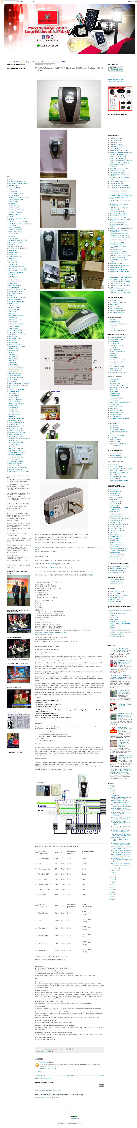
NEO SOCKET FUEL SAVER (16, 210)
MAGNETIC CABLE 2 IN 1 (16, 457)
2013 (111, 887)
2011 (111, 892)
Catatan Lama (100, 1075)
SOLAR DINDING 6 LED (116, 267)
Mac (113, 884)
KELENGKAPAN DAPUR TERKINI (18, 269)
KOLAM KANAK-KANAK (15, 281)
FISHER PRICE (13, 305)
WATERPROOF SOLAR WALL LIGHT (120, 265)
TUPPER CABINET (14, 260)
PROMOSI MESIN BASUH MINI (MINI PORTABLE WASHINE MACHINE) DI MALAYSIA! (125, 716)
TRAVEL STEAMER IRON (16, 232)
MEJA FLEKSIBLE (13, 238)
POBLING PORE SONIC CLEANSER (120, 630)
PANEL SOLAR (114, 275)
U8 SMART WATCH (14, 465)
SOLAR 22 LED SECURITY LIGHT (119, 236)
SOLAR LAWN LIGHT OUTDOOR (119, 251)
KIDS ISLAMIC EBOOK (15, 414)
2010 (111, 894)
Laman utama (70, 1075)
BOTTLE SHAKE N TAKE (15, 212)
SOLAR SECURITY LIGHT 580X (118, 279)
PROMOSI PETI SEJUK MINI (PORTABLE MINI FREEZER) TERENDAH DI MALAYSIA (124, 663)
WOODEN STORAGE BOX (16, 291)
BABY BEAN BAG (13, 277)
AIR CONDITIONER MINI (15, 246)
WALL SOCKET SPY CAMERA (118, 470)
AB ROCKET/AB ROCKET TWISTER (18, 197)
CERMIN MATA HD (115, 300)
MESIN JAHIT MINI (14, 202)
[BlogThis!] (67, 1049)
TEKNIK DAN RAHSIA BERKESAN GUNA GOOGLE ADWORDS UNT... (121, 834)
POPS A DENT (12, 340)
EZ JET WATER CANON (15, 293)
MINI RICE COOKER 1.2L (117, 593)
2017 (111, 786)
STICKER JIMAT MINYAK (116, 582)
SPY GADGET (12, 204)
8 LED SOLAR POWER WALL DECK (120, 185)
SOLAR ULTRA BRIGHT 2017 (118, 223)
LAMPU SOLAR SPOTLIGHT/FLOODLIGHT (117, 288)
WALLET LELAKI (13, 379)
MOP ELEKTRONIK (14, 287)
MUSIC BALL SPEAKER (15, 330)
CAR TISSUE (12, 363)
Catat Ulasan (41, 1072)
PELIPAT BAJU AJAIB (14, 299)
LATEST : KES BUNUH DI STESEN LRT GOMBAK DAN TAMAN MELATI (120, 649)
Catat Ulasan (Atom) (46, 1078)
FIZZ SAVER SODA (14, 195)
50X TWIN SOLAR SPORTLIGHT (119, 154)
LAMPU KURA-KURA (14, 208)
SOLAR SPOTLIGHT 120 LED (118, 213)
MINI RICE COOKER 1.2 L (16, 230)
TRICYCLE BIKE (13, 406)
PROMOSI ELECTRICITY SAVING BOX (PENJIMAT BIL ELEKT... (120, 831)
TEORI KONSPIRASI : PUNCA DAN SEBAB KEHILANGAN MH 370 (124, 692)
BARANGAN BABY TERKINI (16, 273)
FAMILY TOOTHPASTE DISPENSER (18, 385)
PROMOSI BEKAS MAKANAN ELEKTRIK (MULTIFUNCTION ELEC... (120, 839)
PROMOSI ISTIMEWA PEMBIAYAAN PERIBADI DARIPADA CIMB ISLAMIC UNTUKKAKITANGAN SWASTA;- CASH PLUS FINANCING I (120, 678)
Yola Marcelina (44, 1062)
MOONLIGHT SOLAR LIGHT (117, 170)
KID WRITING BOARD (15, 412)
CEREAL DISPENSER (15, 228)
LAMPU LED (12, 216)
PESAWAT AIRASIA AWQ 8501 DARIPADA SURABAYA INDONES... (121, 809)
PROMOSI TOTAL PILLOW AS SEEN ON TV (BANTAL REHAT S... (121, 847)
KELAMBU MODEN (14, 252)
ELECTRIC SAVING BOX (116, 584)
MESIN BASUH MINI (14, 187)
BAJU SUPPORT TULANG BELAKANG (19, 438)
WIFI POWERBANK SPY (15, 434)
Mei (113, 879)
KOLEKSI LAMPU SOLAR (16, 428)
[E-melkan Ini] (65, 1049)
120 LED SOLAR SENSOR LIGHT (119, 234)
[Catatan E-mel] (61, 1049)
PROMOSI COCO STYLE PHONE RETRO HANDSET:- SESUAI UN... (121, 864)
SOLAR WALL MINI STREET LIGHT (119, 168)
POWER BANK (13, 250)
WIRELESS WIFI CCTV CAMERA (18, 467)
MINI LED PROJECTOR (15, 256)
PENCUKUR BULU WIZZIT (16, 344)
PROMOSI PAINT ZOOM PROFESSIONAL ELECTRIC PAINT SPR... (121, 860)
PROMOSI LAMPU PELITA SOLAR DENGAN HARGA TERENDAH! (125, 757)
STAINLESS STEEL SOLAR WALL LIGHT (121, 195)
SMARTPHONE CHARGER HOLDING (19, 383)
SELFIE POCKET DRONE (16, 455)
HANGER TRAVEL (14, 191)
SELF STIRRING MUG (15, 373)
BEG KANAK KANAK (14, 307)
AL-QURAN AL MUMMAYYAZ (16, 426)
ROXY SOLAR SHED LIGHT (117, 172)
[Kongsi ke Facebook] (70, 1049)
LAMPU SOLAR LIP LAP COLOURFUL (120, 277)
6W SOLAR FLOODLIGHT (117, 183)
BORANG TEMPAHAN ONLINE (17, 181)
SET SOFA (11, 258)
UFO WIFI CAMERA (115, 474)
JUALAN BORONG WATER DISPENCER (20, 223)
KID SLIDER (113, 356)
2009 (111, 897)
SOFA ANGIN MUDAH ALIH (16, 442)
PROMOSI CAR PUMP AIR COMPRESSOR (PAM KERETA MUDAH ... (120, 823)
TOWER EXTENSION (14, 391)
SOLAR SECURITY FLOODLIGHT (119, 150)
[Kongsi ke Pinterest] (72, 1049)
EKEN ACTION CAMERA (15, 463)
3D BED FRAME (13, 279)
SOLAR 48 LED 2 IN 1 (116, 263)
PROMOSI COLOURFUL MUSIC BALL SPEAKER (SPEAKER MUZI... (121, 818)
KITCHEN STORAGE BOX (117, 557)
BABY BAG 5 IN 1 (13, 397)
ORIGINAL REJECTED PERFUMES (18, 221)
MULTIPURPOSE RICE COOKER (18, 248)
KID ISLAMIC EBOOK (115, 455)
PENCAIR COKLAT (14, 359)
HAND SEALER (13, 318)
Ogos (113, 872)
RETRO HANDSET (14, 309)
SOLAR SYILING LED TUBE (117, 258)
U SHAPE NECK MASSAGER (118, 613)
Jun (113, 877)
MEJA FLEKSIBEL (115, 506)
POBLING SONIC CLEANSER (17, 432)
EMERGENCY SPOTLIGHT (16, 449)
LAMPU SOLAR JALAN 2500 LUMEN (120, 293)
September (115, 870)
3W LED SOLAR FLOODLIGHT (118, 181)
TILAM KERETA (13, 264)
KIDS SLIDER (12, 393)
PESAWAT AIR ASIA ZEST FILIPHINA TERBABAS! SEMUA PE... (121, 797)
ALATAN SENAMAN (14, 350)
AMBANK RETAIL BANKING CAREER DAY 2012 (125, 729)
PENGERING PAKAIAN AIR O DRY (18, 240)
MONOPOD (12, 189)
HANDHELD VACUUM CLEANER (18, 289)
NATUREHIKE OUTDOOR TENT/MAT (19, 471)
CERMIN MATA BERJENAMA (16, 367)
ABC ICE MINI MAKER (116, 504)
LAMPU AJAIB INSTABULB (16, 377)
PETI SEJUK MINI (13, 185)
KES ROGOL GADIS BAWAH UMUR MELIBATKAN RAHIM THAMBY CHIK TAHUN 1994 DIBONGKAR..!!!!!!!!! (120, 771)
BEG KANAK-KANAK (115, 350)
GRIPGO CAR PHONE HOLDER (17, 334)
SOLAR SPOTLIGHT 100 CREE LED (120, 281)
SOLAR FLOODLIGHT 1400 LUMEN (120, 291)
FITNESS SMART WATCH (16, 461)
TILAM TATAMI (12, 275)
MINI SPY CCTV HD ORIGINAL (17, 453)
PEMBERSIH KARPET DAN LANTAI (119, 518)
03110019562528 (51, 564)
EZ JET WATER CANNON (117, 526)
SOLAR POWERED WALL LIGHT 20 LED (121, 228)
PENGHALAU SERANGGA (16, 369)
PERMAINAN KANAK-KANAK (17, 266)
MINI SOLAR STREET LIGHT (118, 249)
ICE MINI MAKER (13, 234)
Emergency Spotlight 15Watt (117, 283)
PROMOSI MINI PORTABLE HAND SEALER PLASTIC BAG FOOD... (120, 844)
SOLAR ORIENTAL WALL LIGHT (119, 191)
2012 (111, 889)
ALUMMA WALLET (115, 304)
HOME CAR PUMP (14, 328)
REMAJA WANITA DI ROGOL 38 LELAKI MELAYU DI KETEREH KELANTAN (124, 743)
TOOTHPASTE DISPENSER (16, 301)
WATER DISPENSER (115, 499)
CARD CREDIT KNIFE (15, 444)
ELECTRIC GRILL (13, 262)
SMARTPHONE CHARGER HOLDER (120, 402)
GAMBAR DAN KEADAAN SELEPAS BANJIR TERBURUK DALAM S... (121, 805)
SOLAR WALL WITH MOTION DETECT (120, 238)
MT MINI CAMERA (14, 459)
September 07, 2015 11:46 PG (48, 1068)
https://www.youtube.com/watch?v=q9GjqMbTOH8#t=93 (51, 632)
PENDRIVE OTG (13, 313)
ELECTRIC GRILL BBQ (116, 516)
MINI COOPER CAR (14, 408)
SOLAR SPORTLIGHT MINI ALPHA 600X (121, 152)
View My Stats (75, 1118)
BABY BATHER (13, 342)
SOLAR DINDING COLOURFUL (118, 215)
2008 (111, 899)
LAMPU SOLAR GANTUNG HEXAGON (120, 255)
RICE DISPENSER (14, 395)
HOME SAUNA (13, 283)
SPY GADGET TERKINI (15, 371)
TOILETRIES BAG (115, 379)
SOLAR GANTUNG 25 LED (117, 242)
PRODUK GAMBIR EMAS (15, 469)
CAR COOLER (13, 254)
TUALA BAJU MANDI (14, 401)
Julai (113, 875)
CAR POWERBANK (14, 365)
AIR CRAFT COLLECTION (117, 385)
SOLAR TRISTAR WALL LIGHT (118, 193)
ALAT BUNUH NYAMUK (15, 242)
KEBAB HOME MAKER (15, 338)
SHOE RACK (12, 361)
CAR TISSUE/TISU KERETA (117, 430)
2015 (111, 790)
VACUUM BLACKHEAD (15, 451)
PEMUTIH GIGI (13, 336)
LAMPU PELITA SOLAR (15, 375)
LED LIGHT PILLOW (14, 214)
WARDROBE (12, 295)
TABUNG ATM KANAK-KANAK (17, 422)
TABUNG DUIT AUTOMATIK (16, 404)
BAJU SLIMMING (13, 244)
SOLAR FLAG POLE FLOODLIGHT (119, 162)
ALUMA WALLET (13, 357)
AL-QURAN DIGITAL (14, 348)
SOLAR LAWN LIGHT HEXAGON (119, 253)
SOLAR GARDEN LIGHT (116, 244)
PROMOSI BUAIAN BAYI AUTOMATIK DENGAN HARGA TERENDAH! (121, 851)
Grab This (111, 641)
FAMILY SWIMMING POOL (16, 332)
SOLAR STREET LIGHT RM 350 (118, 269)
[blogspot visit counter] (74, 1117)
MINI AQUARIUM (13, 410)
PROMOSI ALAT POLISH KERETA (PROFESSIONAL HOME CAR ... (121, 827)
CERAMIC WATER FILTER (16, 430)
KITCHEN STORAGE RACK (16, 418)
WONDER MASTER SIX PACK (17, 346)
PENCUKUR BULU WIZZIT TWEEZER (120, 624)
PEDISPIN (11, 352)
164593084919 (53, 567)
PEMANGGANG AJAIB (15, 285)
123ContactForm (46, 1097)
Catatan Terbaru (40, 1075)
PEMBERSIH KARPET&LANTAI (17, 271)
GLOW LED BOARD (115, 370)
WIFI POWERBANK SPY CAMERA (119, 472)
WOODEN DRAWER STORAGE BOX (120, 324)
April (113, 882)
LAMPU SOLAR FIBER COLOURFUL (120, 285)
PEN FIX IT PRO (13, 303)
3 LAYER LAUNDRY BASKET (17, 389)
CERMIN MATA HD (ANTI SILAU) (17, 297)
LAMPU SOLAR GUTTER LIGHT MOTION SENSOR (118, 208)
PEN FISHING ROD (14, 206)
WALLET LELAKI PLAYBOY (16, 436)
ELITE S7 (11, 387)
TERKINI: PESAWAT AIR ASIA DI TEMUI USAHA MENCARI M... (120, 801)
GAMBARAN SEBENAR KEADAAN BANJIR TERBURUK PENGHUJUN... (120, 814)
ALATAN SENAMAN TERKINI (118, 568)
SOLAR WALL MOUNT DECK (118, 156)
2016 (111, 788)
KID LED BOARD (114, 148)
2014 (111, 793)
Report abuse (56, 1097)
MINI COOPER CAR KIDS (117, 366)
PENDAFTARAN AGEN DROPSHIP (18, 183)
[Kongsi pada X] (68, 1049)
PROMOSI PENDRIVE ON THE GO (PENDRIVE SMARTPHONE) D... (121, 855)
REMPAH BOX (12, 381)
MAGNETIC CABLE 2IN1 (116, 412)
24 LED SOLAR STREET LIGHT (118, 217)
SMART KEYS (12, 447)
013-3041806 (89, 575)
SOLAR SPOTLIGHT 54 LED (117, 211)
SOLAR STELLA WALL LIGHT (118, 240)
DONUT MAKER (13, 354)
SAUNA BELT (12, 226)
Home (10, 179)
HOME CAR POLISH (14, 326)
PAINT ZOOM (12, 311)
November (115, 868)
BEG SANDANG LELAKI (15, 420)
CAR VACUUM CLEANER (16, 193)
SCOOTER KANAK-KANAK (16, 399)
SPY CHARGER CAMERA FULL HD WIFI (121, 468)
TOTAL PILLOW (13, 322)
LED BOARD (12, 416)
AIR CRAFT (12, 236)
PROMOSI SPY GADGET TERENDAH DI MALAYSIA (125, 705)
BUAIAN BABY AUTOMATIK (16, 316)
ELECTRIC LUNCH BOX (15, 320)
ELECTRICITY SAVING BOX (46, 1051)
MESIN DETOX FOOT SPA (16, 200)
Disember (114, 795)
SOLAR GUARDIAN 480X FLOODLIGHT (121, 160)
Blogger (79, 1123)
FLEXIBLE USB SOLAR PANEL (118, 158)
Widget (115, 641)
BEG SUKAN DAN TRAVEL (16, 440)
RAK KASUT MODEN (14, 424)
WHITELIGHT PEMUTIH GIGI (118, 622)
